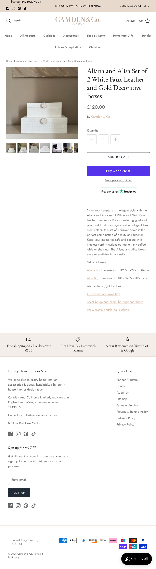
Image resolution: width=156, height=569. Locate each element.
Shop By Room (96, 36)
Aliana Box (93, 270)
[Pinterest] (19, 8)
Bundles (147, 36)
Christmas (95, 47)
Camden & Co (100, 116)
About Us (123, 392)
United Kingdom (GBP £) (133, 6)
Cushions (49, 36)
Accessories (71, 36)
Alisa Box (93, 278)
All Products (27, 36)
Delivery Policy (126, 418)
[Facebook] (7, 8)
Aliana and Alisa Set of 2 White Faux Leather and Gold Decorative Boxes (54, 61)
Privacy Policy (125, 424)
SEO (11, 423)
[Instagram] (13, 8)
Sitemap (122, 399)
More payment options (118, 180)
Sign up (19, 493)
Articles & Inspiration (67, 47)
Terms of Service (127, 405)
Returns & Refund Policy (132, 411)
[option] (42, 103)
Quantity (92, 130)
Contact (121, 386)
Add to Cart (118, 157)
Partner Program (127, 380)
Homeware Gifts (123, 36)
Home (8, 36)
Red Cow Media (29, 423)
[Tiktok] (25, 8)
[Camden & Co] (78, 21)
